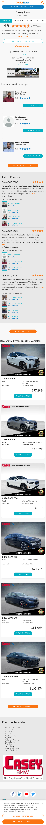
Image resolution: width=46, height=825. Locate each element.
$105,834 (36, 688)
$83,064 (37, 627)
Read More (23, 36)
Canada (7, 800)
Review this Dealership (23, 7)
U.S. (3, 800)
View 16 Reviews (33, 156)
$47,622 (37, 449)
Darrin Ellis (14, 310)
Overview (6, 20)
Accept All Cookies (23, 821)
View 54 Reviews (33, 105)
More (33, 194)
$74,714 (37, 569)
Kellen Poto (14, 216)
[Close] (42, 804)
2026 (9, 379)
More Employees (23, 165)
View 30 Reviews (33, 130)
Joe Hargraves (15, 297)
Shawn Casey (14, 204)
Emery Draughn (15, 223)
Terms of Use (27, 800)
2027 (10, 618)
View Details (23, 396)
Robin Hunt (13, 316)
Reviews (30, 20)
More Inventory (23, 706)
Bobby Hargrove (16, 268)
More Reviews (23, 331)
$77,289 (37, 390)
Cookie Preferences (23, 816)
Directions (23, 64)
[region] (23, 812)
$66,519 (37, 508)
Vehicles (40, 20)
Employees (18, 20)
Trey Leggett (14, 210)
